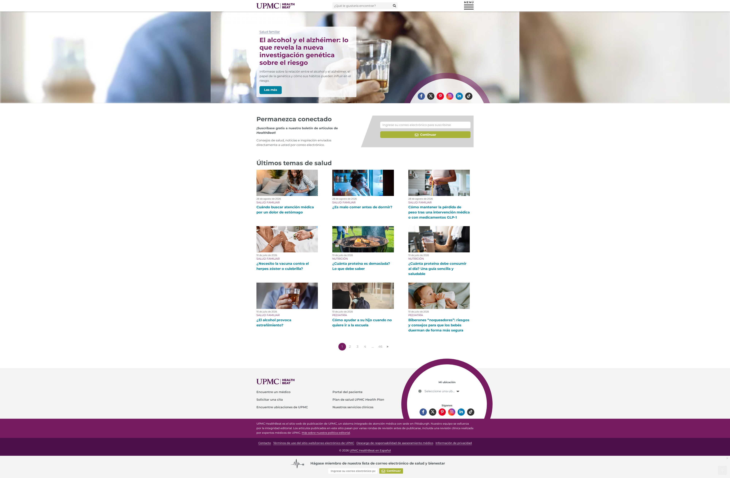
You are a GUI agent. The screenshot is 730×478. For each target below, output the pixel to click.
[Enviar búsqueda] (394, 5)
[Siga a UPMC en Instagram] (449, 96)
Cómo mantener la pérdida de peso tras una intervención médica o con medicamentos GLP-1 (439, 212)
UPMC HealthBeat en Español (370, 450)
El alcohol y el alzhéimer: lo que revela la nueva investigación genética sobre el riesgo (303, 51)
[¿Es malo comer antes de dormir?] (363, 183)
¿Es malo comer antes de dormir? (362, 207)
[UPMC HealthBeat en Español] (275, 6)
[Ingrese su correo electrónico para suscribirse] (425, 125)
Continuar (427, 134)
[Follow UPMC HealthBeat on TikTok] (468, 96)
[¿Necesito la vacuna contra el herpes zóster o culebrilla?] (287, 239)
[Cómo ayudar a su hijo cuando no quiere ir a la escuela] (363, 296)
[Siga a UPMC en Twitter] (430, 96)
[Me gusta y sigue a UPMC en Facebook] (421, 96)
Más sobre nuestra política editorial (326, 432)
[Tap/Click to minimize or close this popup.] (728, 458)
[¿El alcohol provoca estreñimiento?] (287, 296)
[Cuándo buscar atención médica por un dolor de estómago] (287, 183)
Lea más (270, 90)
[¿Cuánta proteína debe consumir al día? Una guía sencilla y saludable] (439, 239)
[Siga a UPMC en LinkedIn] (459, 96)
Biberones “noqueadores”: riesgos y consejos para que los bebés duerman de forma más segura (438, 325)
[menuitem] (421, 96)
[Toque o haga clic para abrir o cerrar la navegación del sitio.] (469, 7)
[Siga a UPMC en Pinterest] (440, 96)
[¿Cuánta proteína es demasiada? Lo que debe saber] (363, 239)
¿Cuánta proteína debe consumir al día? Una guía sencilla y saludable (437, 269)
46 (380, 346)
